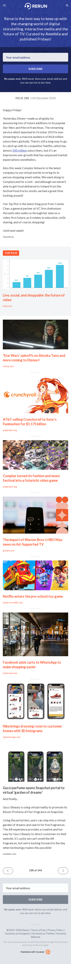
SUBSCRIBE (35, 68)
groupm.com (8, 550)
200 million (19, 150)
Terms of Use (38, 930)
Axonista (53, 33)
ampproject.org (10, 430)
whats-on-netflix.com (13, 602)
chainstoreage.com (11, 737)
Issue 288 (35, 98)
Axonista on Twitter (43, 933)
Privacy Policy (55, 930)
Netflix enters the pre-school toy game (33, 596)
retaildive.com (9, 853)
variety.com (8, 366)
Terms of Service (35, 945)
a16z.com (7, 306)
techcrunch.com (10, 673)
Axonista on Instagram (17, 933)
